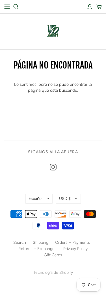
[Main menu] (7, 7)
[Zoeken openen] (16, 7)
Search (19, 242)
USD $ (65, 198)
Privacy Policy (75, 248)
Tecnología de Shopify (53, 272)
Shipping (40, 242)
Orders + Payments (72, 242)
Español (35, 198)
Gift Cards (53, 255)
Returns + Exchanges (37, 248)
